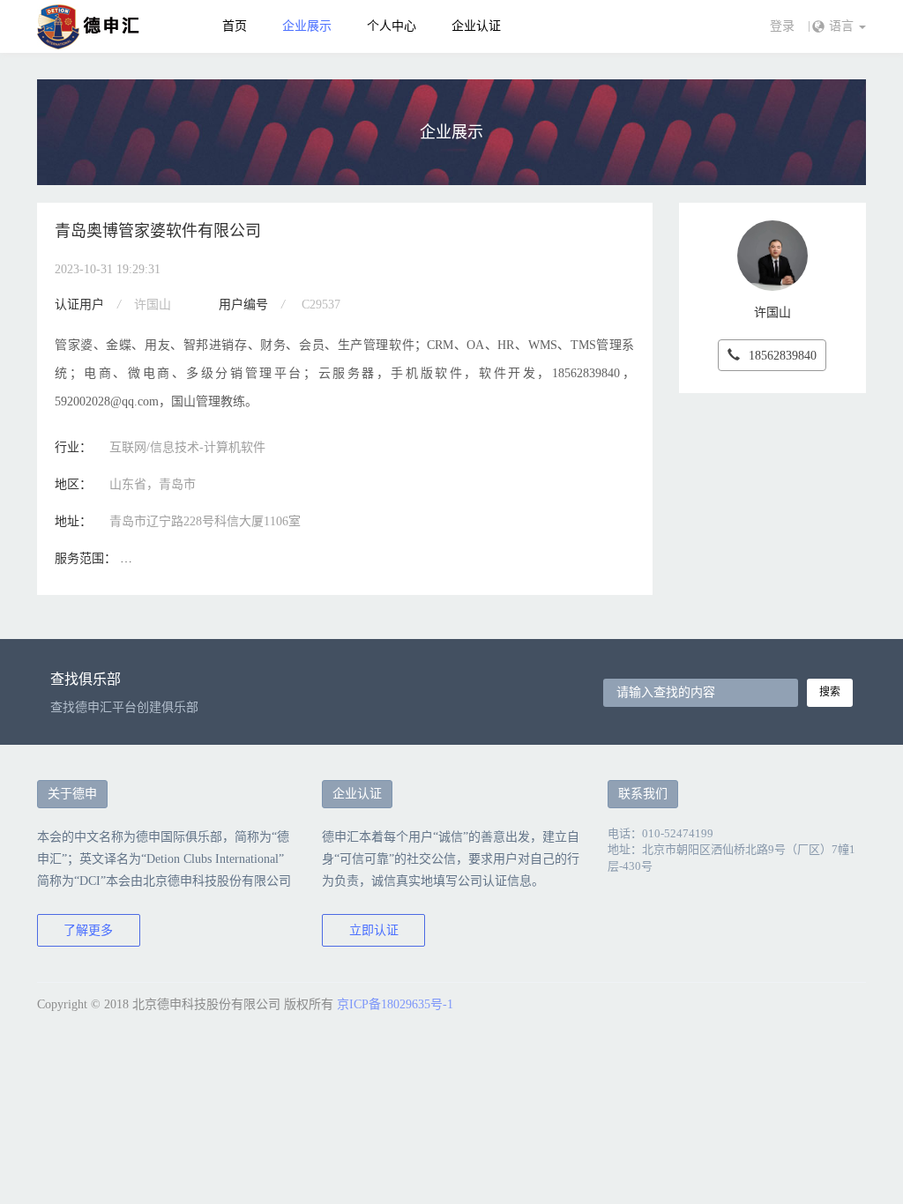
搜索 (829, 692)
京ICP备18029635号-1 (395, 1004)
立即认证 (374, 930)
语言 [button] (843, 26)
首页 (234, 26)
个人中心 (391, 26)
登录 (782, 26)
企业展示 (307, 26)
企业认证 (476, 26)
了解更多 (88, 930)
